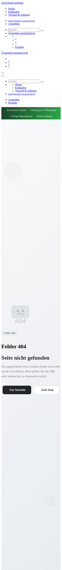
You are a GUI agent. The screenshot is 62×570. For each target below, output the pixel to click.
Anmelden (14, 23)
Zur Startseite (17, 389)
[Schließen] (2, 76)
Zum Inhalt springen (12, 2)
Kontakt (19, 47)
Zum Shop (47, 389)
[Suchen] (42, 30)
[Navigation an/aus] (2, 72)
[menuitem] (11, 8)
